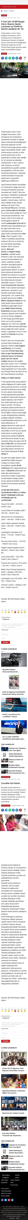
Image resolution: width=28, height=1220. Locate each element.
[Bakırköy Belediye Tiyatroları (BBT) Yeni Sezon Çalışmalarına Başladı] (14, 1081)
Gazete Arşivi (14, 1185)
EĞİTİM (17, 1175)
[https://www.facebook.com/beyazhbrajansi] (2, 1200)
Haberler (6, 11)
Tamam (17, 1218)
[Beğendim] (2, 609)
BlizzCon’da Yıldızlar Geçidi (13, 1113)
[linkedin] (16, 58)
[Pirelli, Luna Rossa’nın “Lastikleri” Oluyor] (14, 705)
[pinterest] (20, 58)
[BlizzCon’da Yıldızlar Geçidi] (14, 1104)
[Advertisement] (14, 104)
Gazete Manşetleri (6, 1191)
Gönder (5, 642)
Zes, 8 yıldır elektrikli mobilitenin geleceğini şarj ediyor (12, 738)
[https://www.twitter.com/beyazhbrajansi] (5, 1200)
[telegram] (13, 58)
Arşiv (11, 1182)
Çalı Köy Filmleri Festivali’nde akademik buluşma (11, 1134)
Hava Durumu (5, 1188)
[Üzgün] (25, 609)
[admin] (12, 1200)
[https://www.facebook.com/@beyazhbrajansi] (9, 1200)
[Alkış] (5, 609)
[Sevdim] (9, 609)
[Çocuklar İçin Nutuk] (14, 822)
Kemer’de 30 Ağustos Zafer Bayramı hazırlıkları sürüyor (13, 1069)
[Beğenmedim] (12, 609)
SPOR (17, 1177)
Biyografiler (4, 1182)
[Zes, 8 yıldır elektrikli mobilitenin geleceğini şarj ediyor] (14, 727)
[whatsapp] (9, 58)
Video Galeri (4, 1180)
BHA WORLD (6, 1175)
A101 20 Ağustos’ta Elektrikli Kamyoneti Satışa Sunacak (13, 693)
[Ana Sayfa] (1, 11)
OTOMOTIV (11, 11)
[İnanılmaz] (21, 609)
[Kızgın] (15, 609)
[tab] (5, 619)
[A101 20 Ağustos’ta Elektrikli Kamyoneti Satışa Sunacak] (14, 682)
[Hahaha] (18, 609)
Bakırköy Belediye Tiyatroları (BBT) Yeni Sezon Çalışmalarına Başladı (13, 1092)
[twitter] (6, 58)
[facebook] (2, 58)
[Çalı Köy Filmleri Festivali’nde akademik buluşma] (14, 1124)
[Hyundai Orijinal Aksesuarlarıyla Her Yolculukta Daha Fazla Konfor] (14, 660)
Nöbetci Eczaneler (6, 1193)
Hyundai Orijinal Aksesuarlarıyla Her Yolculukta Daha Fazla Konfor (11, 671)
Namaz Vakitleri (5, 1195)
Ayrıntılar (12, 1218)
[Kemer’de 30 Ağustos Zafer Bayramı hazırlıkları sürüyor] (14, 1059)
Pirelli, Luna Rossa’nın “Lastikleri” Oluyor (11, 715)
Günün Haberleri (15, 1180)
